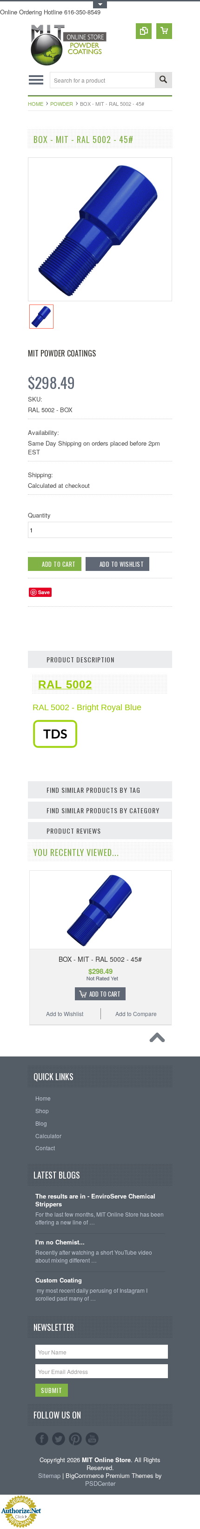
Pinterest (75, 1438)
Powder (61, 103)
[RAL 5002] (55, 745)
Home (35, 103)
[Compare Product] (144, 31)
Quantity (39, 515)
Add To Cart (104, 993)
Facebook (41, 1438)
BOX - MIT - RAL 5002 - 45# (100, 959)
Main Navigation (36, 80)
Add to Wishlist (64, 1013)
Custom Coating (58, 1280)
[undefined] (100, 298)
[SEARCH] (163, 80)
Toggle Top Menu (100, 4)
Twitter (58, 1438)
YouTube (92, 1438)
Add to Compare (136, 1013)
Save (44, 592)
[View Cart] (164, 31)
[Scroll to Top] (159, 1039)
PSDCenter (100, 1483)
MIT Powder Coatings (62, 353)
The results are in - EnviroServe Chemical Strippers (95, 1200)
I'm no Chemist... (60, 1242)
